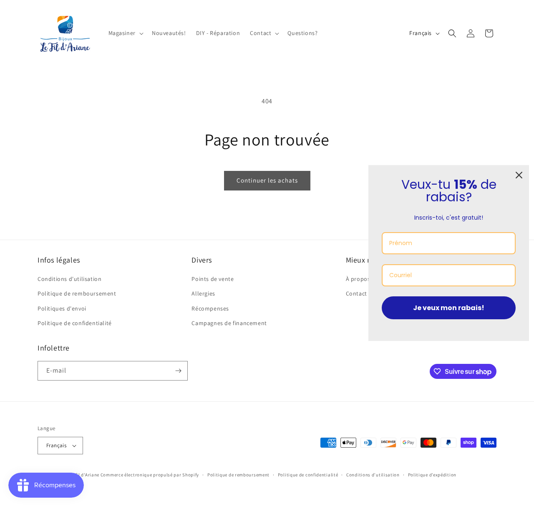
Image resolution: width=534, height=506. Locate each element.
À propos (358, 279)
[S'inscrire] (178, 371)
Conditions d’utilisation (373, 475)
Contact (356, 293)
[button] (125, 33)
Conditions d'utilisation (69, 279)
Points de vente (212, 279)
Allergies (203, 293)
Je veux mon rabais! (448, 308)
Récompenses (210, 308)
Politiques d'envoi (62, 308)
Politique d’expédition (432, 475)
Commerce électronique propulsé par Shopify (150, 475)
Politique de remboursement (77, 293)
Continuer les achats (267, 180)
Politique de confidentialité (75, 323)
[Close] (519, 175)
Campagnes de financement (229, 323)
